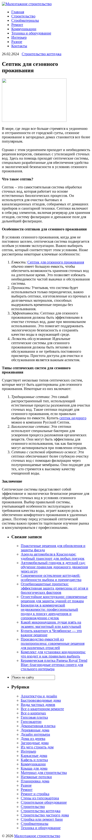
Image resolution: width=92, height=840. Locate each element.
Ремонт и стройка (35, 794)
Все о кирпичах (33, 713)
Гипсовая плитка (34, 717)
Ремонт (17, 25)
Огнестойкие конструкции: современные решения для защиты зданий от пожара (54, 599)
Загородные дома (35, 743)
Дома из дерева (33, 739)
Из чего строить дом (37, 747)
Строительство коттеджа (41, 54)
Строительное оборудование (44, 802)
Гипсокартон (31, 722)
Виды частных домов (38, 705)
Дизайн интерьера (35, 734)
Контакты (19, 46)
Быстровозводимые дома (41, 700)
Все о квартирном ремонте (42, 709)
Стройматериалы (25, 20)
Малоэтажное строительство (37, 836)
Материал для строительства (44, 773)
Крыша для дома (34, 768)
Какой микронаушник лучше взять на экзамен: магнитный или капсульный (51, 624)
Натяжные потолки (36, 777)
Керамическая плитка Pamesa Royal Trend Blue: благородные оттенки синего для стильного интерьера (54, 664)
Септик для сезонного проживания (55, 262)
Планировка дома (35, 781)
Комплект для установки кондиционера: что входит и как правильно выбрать (53, 654)
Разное (16, 42)
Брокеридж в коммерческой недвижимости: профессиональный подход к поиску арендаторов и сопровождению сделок (49, 611)
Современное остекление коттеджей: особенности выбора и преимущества (51, 577)
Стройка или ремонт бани (42, 819)
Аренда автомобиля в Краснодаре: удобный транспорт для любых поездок (52, 556)
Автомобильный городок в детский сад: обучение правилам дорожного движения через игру (54, 567)
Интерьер (19, 37)
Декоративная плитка (38, 726)
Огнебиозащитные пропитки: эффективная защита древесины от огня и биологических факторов (54, 588)
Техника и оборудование (31, 33)
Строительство (23, 16)
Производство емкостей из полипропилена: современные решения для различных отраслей (52, 643)
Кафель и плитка (34, 760)
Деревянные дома (35, 730)
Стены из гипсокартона (40, 798)
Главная (17, 12)
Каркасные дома (34, 756)
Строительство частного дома (45, 815)
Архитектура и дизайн (39, 696)
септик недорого (72, 418)
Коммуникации (23, 29)
